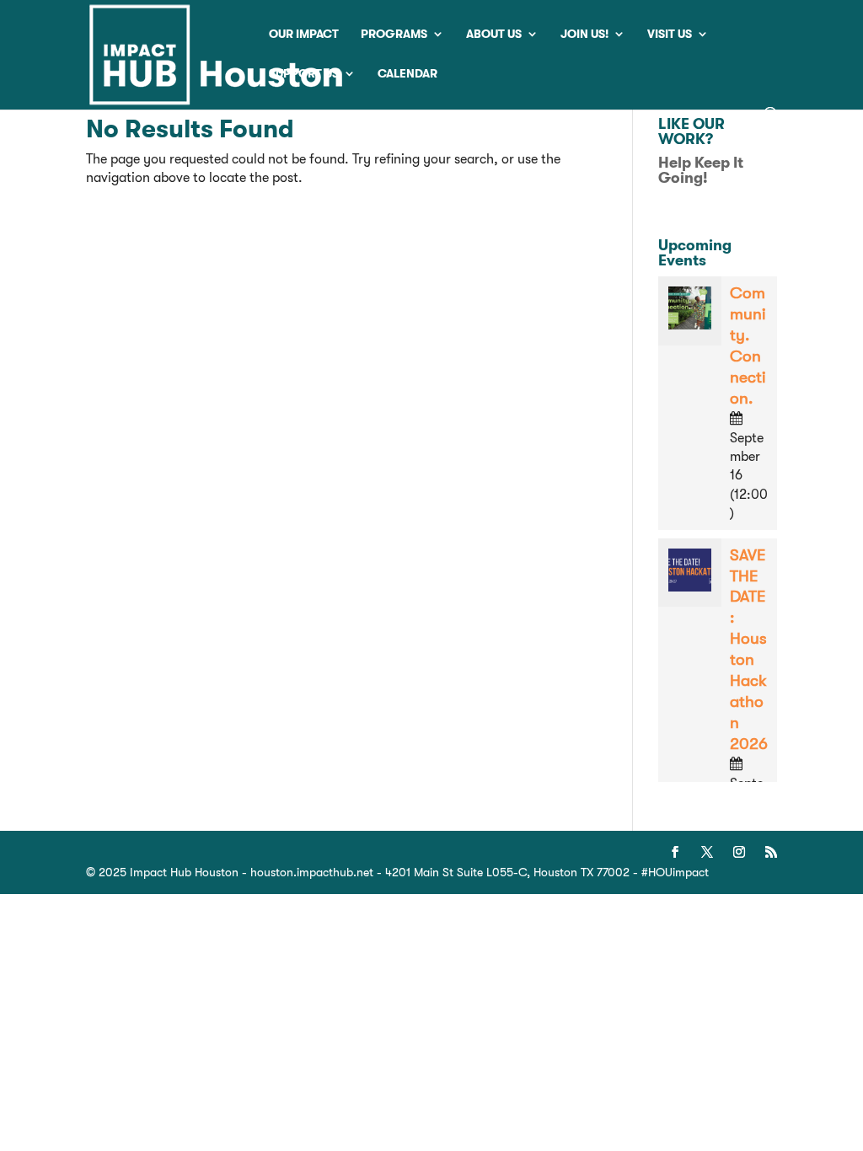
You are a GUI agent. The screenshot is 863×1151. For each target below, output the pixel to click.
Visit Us (669, 34)
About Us (494, 34)
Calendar (407, 73)
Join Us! (584, 34)
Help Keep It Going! (700, 170)
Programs (394, 34)
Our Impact (304, 34)
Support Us (304, 73)
